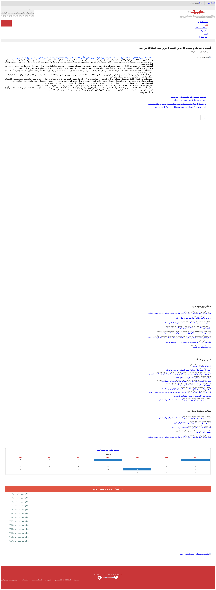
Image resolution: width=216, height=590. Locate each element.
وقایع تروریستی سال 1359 (19, 533)
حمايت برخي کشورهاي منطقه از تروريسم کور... (188, 97)
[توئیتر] (116, 577)
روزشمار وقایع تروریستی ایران (108, 450)
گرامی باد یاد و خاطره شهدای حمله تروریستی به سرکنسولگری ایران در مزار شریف (184, 400)
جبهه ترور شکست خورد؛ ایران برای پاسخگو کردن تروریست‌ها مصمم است (186, 332)
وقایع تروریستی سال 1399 (19, 513)
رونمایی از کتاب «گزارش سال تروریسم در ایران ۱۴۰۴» (193, 318)
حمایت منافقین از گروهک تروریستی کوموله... (189, 100)
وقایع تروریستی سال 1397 (19, 521)
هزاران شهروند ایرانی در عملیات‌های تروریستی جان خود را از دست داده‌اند (186, 327)
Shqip (200, 3)
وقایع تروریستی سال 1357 (19, 541)
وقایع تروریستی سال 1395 (19, 529)
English (213, 3)
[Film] (195, 554)
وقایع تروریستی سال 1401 (19, 505)
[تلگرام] (100, 577)
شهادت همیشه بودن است (202, 347)
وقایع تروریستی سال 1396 (19, 525)
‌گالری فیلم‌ (48, 580)
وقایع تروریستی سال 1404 (19, 494)
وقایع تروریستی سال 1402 (19, 501)
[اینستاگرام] (110, 577)
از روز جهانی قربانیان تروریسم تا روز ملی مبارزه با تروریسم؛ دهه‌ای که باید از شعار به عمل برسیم (179, 337)
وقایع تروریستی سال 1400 (19, 509)
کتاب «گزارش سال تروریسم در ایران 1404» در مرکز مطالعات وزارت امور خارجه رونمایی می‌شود (179, 313)
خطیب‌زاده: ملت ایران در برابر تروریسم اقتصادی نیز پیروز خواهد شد (188, 342)
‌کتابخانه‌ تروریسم (37, 580)
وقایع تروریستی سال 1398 (19, 517)
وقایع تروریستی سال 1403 (19, 498)
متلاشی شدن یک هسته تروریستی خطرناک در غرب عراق (192, 396)
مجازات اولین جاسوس (203, 432)
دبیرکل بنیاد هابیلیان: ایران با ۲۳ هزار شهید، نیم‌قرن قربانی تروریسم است (186, 323)
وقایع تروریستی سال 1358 (19, 537)
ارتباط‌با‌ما (68, 580)
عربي (209, 3)
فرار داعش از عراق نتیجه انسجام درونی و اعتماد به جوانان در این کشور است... (177, 104)
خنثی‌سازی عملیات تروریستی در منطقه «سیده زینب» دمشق (191, 427)
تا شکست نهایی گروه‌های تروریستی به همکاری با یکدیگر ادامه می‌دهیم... (179, 107)
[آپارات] (104, 577)
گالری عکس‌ (58, 580)
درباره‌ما (76, 580)
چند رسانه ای (203, 37)
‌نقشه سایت (25, 580)
